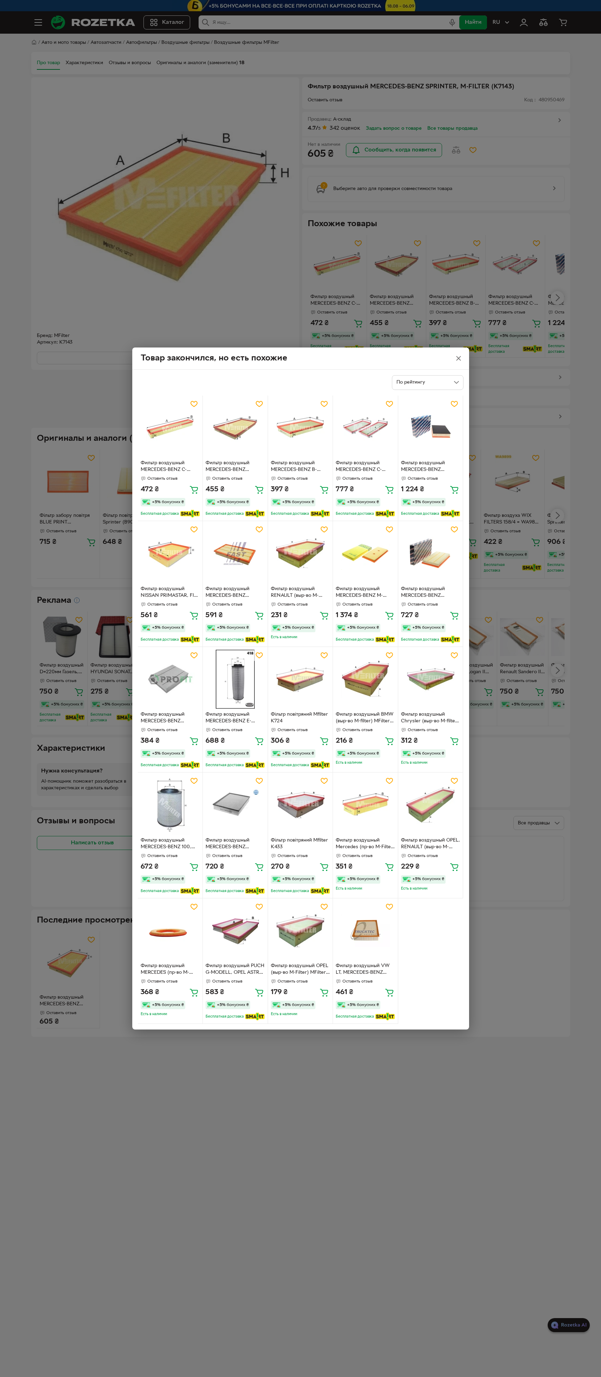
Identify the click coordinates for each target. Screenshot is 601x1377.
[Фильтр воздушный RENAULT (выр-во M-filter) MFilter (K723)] (300, 553)
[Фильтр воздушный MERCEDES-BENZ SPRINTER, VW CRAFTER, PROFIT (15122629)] (170, 679)
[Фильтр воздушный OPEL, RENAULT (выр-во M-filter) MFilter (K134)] (430, 805)
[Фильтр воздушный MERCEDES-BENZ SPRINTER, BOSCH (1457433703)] (430, 428)
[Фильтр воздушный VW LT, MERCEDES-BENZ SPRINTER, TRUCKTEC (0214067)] (365, 930)
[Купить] (194, 489)
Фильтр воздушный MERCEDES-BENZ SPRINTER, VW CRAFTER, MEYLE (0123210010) (235, 844)
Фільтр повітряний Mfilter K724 (299, 717)
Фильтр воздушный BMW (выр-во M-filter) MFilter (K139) (365, 718)
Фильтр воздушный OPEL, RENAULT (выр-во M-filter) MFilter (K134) (430, 844)
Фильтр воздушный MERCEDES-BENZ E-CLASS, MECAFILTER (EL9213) (229, 718)
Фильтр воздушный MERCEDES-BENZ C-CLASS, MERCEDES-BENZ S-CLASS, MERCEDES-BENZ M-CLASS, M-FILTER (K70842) (365, 467)
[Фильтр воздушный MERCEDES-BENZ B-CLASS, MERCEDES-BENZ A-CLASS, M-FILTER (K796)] (300, 428)
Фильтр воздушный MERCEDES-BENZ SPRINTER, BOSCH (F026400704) (423, 593)
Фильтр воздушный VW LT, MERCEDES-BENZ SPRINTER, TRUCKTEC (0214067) (363, 970)
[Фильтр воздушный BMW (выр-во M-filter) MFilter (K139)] (365, 679)
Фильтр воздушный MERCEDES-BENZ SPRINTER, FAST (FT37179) (227, 593)
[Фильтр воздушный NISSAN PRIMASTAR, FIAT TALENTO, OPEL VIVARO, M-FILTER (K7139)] (170, 553)
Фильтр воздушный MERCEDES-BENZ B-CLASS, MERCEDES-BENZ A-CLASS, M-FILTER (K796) (300, 467)
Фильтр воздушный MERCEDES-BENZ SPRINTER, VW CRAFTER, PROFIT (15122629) (170, 718)
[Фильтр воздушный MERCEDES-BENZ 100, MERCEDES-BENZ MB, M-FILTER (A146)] (170, 805)
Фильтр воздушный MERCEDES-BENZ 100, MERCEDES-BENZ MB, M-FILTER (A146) (169, 844)
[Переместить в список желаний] (194, 404)
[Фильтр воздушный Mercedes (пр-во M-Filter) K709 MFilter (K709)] (365, 805)
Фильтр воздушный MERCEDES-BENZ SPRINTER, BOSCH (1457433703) (423, 467)
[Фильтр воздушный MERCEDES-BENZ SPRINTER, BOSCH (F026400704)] (430, 553)
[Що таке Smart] (190, 513)
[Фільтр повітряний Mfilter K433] (300, 805)
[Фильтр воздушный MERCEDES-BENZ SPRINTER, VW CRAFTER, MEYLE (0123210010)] (235, 805)
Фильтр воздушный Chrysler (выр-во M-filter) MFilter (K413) (430, 718)
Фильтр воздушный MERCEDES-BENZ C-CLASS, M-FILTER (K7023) (164, 467)
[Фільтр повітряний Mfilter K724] (300, 679)
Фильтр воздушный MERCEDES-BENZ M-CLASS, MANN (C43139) (363, 593)
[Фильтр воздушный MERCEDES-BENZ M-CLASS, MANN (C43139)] (365, 553)
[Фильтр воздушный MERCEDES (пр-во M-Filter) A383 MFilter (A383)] (170, 930)
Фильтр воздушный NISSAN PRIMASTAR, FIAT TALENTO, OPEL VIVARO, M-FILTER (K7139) (170, 593)
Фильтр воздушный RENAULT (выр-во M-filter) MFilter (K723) (295, 593)
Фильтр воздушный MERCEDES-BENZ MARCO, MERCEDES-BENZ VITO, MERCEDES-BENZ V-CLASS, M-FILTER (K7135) (235, 467)
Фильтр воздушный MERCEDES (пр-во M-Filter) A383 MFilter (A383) (165, 970)
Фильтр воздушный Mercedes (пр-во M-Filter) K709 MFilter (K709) (365, 844)
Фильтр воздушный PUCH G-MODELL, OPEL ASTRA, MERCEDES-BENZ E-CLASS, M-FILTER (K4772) (235, 970)
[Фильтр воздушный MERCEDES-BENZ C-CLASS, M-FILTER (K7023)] (170, 428)
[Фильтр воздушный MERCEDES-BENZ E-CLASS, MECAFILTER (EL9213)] (235, 679)
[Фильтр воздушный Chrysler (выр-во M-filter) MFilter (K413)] (430, 679)
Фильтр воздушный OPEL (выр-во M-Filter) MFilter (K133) (299, 970)
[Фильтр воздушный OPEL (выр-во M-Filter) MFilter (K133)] (300, 930)
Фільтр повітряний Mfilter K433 (299, 843)
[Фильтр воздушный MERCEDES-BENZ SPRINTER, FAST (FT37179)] (235, 553)
